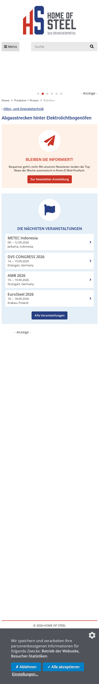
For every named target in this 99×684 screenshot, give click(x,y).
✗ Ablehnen (26, 666)
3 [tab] (47, 94)
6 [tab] (61, 94)
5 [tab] (56, 94)
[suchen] (91, 46)
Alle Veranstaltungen (49, 315)
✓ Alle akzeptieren (63, 666)
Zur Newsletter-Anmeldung (49, 179)
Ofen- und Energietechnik (23, 109)
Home (5, 100)
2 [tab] (42, 94)
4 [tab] (52, 94)
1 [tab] (38, 94)
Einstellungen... (25, 674)
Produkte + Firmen (26, 100)
